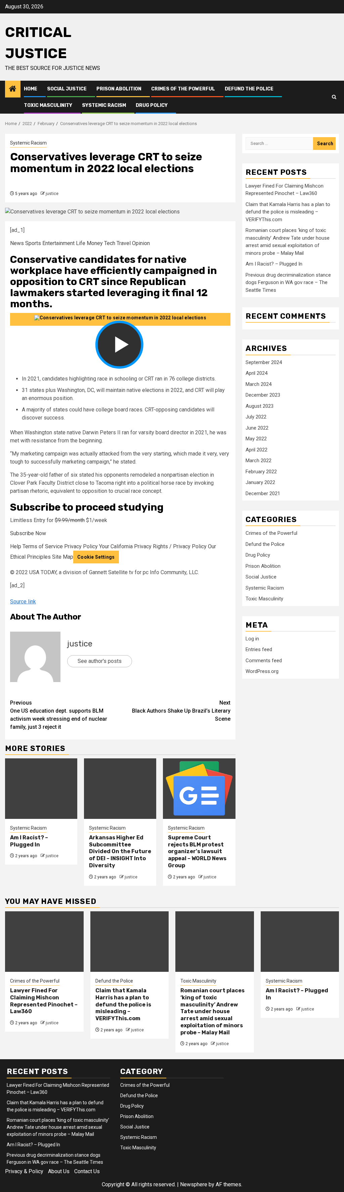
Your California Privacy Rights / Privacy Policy (153, 546)
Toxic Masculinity (48, 105)
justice (52, 193)
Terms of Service (43, 546)
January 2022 (260, 482)
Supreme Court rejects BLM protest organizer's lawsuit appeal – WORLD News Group (197, 851)
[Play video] (120, 319)
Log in (252, 639)
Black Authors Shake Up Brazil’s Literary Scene (181, 711)
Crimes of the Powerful (183, 89)
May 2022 (256, 439)
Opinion (141, 243)
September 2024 (264, 362)
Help (15, 546)
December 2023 (263, 395)
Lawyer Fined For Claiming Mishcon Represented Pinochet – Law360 (44, 1001)
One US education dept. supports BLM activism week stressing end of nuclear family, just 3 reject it (58, 715)
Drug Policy (152, 105)
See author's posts (100, 661)
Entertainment (58, 243)
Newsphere (193, 1184)
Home (30, 89)
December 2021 (263, 493)
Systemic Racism (104, 105)
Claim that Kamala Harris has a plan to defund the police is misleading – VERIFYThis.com (288, 212)
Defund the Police (249, 89)
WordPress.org (262, 671)
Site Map (62, 557)
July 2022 (256, 417)
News (17, 243)
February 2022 (261, 472)
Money (95, 243)
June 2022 (257, 428)
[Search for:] (279, 143)
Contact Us (87, 1171)
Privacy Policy (81, 546)
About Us (59, 1171)
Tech (109, 243)
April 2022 (256, 450)
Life (80, 243)
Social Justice (67, 89)
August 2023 (259, 406)
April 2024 (256, 373)
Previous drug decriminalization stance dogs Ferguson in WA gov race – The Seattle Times (288, 282)
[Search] (334, 97)
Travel (124, 243)
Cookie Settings (96, 557)
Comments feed (264, 661)
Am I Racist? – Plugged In (29, 841)
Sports (33, 243)
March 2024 (258, 384)
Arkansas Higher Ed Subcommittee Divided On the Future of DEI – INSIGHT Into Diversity (120, 851)
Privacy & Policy (24, 1171)
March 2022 (258, 461)
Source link (23, 601)
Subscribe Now (28, 533)
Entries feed (259, 649)
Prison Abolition (118, 89)
